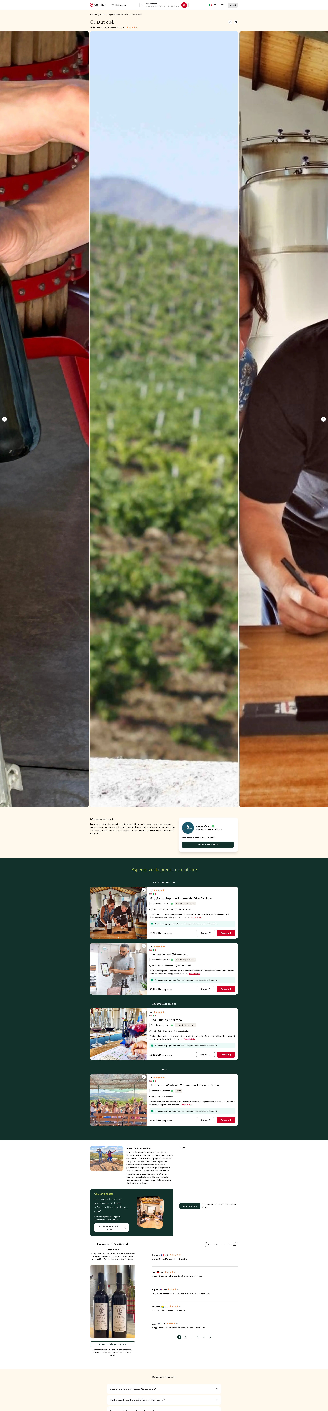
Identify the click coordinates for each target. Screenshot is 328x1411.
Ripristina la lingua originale (112, 1344)
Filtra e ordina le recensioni (219, 1245)
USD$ (215, 5)
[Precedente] (4, 419)
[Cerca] (184, 5)
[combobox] (162, 5)
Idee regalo (120, 5)
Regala (204, 933)
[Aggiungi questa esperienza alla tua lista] (144, 890)
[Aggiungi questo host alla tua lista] (236, 22)
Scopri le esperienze (208, 844)
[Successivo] (323, 419)
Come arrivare (190, 1206)
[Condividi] (230, 22)
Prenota (225, 933)
